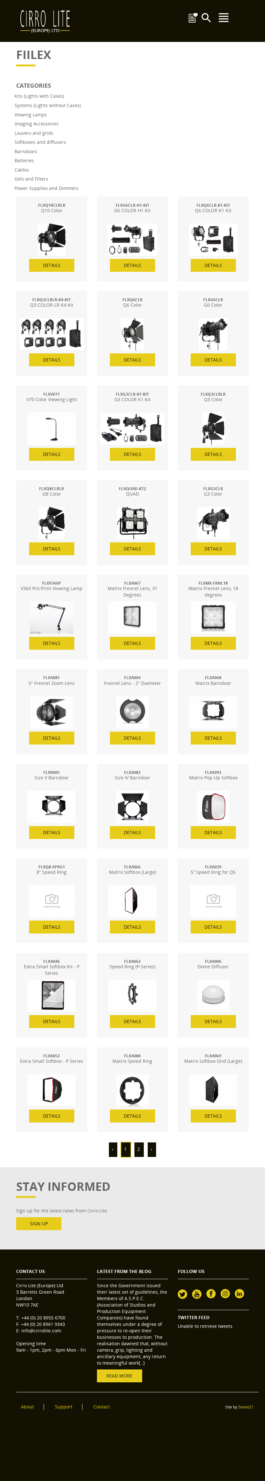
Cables (22, 170)
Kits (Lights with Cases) (39, 96)
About (27, 1407)
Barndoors (26, 151)
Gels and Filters (31, 179)
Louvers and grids (34, 133)
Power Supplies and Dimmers (47, 188)
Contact (101, 1407)
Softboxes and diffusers (40, 142)
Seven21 (246, 1406)
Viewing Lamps (31, 115)
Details (51, 265)
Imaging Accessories (36, 124)
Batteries (24, 160)
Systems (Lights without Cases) (48, 105)
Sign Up (39, 1223)
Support (63, 1407)
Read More (119, 1376)
